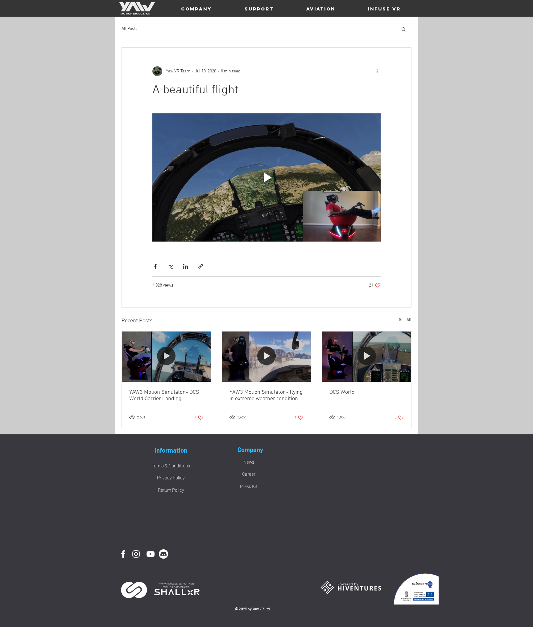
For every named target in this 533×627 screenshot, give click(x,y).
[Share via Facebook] (155, 266)
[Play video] (266, 177)
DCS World (342, 392)
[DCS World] (366, 356)
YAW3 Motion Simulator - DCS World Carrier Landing (164, 395)
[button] (196, 9)
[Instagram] (136, 554)
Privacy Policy (171, 477)
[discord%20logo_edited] (163, 554)
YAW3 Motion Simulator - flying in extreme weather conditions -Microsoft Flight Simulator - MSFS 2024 (266, 395)
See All (405, 320)
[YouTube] (150, 554)
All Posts (130, 28)
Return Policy (171, 490)
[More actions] (377, 71)
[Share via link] (201, 266)
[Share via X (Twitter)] (170, 266)
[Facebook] (123, 554)
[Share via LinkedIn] (185, 266)
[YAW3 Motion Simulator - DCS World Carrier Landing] (166, 356)
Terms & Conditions (171, 465)
